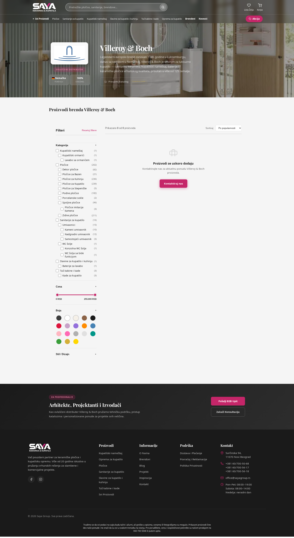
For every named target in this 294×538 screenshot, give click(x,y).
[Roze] (59, 334)
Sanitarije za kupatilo (73, 18)
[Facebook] (31, 479)
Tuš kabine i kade (150, 18)
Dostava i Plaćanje (191, 453)
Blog (142, 465)
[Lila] (67, 326)
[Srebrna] (84, 334)
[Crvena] (59, 326)
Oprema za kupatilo (172, 18)
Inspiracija (145, 478)
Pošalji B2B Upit (228, 401)
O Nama (144, 453)
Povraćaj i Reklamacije (193, 459)
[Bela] (67, 318)
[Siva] (76, 334)
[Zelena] (59, 341)
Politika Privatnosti (191, 465)
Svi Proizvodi (42, 18)
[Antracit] (59, 318)
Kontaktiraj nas (173, 183)
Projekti (144, 471)
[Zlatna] (67, 341)
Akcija (256, 18)
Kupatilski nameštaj (97, 18)
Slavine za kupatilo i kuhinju (124, 18)
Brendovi (190, 18)
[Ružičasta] (67, 334)
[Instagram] (40, 479)
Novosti (203, 18)
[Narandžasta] (84, 326)
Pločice (55, 18)
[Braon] (84, 318)
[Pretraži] (163, 7)
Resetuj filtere (89, 130)
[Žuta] (76, 341)
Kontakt (144, 484)
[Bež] (76, 318)
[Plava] (93, 326)
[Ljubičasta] (76, 326)
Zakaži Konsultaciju (228, 412)
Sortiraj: (210, 128)
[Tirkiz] (93, 334)
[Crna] (93, 318)
